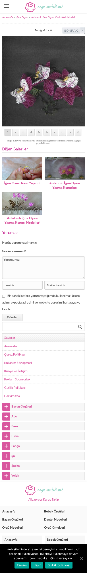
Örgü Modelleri (12, 528)
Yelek (15, 476)
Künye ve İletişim (15, 371)
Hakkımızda (12, 396)
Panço (15, 446)
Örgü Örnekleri (54, 528)
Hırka (15, 436)
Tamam (22, 565)
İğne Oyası (22, 17)
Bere (14, 426)
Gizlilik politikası (59, 565)
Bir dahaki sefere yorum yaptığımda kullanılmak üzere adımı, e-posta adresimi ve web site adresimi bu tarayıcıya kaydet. (41, 302)
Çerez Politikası (14, 354)
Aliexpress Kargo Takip (43, 499)
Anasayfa (7, 17)
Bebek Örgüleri (54, 511)
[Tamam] (81, 558)
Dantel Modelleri (55, 519)
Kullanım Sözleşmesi (18, 363)
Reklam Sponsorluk (17, 379)
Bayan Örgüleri (21, 406)
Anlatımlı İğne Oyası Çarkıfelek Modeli (53, 17)
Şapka (15, 466)
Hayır (37, 565)
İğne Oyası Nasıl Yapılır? (22, 183)
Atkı (14, 416)
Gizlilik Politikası (14, 388)
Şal (13, 456)
